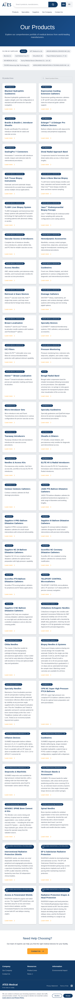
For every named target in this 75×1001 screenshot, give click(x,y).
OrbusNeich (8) (37, 56)
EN (63, 4)
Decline (57, 996)
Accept (68, 996)
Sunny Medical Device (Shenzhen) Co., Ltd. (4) (35, 60)
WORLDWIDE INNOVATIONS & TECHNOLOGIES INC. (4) (51, 65)
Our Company (7, 970)
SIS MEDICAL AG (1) (10, 60)
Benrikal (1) (7, 56)
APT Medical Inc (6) (36, 51)
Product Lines (32, 970)
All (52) (23, 51)
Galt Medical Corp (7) (22, 56)
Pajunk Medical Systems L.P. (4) (57, 56)
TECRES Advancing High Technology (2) (16, 65)
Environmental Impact (59, 970)
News (29, 974)
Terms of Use (64, 986)
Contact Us (35, 951)
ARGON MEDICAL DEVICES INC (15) (58, 51)
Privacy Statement (52, 986)
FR (69, 4)
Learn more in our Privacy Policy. (13, 997)
